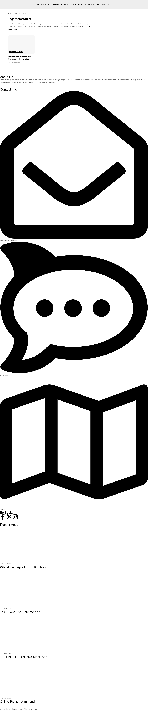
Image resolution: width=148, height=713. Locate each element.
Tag (15, 13)
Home (10, 13)
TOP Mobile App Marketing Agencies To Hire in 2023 (19, 57)
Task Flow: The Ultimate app (20, 612)
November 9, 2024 (15, 62)
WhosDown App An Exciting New (23, 567)
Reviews (55, 4)
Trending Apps (42, 4)
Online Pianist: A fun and (17, 701)
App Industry (76, 4)
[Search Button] (139, 4)
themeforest (22, 13)
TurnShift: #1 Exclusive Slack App (23, 656)
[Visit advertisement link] (120, 13)
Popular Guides (16, 52)
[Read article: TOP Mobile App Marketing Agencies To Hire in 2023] (21, 44)
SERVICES (106, 4)
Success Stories (92, 4)
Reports (64, 4)
